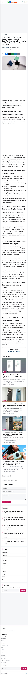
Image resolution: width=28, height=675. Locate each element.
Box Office (4, 560)
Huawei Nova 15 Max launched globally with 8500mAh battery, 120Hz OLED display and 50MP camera (13, 463)
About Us (3, 655)
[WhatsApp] (12, 54)
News (3, 576)
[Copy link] (18, 54)
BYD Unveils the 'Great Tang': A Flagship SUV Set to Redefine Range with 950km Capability (14, 540)
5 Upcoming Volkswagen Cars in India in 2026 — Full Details (14, 526)
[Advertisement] (14, 19)
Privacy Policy (4, 658)
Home (3, 34)
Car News (4, 563)
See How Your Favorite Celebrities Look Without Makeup (13, 512)
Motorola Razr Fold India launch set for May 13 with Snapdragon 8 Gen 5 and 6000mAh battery (13, 434)
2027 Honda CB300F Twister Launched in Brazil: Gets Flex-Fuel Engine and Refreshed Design (14, 519)
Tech (6, 34)
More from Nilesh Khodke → (14, 351)
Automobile (4, 552)
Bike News (4, 555)
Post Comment (7, 502)
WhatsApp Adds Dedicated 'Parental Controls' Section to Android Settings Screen (12, 376)
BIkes (3, 558)
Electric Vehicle (5, 566)
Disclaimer (3, 662)
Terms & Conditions (5, 660)
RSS (26, 673)
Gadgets (4, 574)
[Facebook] (6, 54)
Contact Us (3, 657)
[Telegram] (15, 54)
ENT (3, 568)
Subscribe (23, 590)
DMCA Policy (4, 664)
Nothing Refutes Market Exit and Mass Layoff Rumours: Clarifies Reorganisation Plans (14, 405)
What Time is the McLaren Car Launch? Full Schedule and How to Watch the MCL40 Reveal (14, 533)
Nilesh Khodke (6, 47)
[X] (9, 54)
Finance (4, 571)
